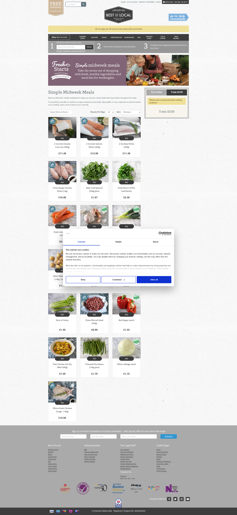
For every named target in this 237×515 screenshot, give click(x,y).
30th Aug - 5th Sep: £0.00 (175, 2)
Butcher (94, 37)
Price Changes (162, 471)
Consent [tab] (81, 242)
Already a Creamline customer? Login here (71, 51)
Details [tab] (119, 242)
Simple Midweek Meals (59, 112)
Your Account (124, 450)
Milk (85, 450)
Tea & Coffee (162, 37)
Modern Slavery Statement (129, 466)
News (158, 459)
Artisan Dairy (149, 37)
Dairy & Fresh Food (90, 454)
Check (89, 47)
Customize (117, 280)
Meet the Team (161, 454)
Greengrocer (116, 37)
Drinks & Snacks (89, 459)
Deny (83, 280)
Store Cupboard (89, 457)
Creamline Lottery (162, 464)
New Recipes (176, 37)
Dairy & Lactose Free (91, 452)
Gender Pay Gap (126, 461)
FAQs (158, 466)
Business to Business (164, 461)
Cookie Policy (125, 459)
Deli (139, 37)
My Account (132, 2)
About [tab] (155, 242)
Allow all (154, 280)
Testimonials (161, 469)
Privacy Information (126, 457)
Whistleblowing (125, 469)
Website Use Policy (126, 454)
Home (123, 2)
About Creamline (162, 452)
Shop (59, 37)
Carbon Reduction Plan (128, 464)
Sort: (119, 112)
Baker (104, 37)
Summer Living (82, 37)
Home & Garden (89, 461)
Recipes (159, 457)
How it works (52, 471)
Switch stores (178, 17)
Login (158, 2)
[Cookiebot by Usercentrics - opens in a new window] (160, 233)
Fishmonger (129, 37)
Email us (123, 476)
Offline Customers (147, 2)
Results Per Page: (97, 112)
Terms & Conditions (126, 452)
